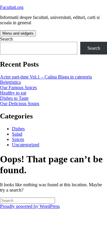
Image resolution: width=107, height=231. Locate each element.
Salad (17, 134)
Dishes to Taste (14, 98)
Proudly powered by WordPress (30, 206)
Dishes (18, 128)
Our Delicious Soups (19, 103)
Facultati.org (11, 7)
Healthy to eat (13, 92)
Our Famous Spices (18, 87)
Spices (18, 139)
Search (6, 38)
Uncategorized (25, 144)
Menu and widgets (18, 33)
